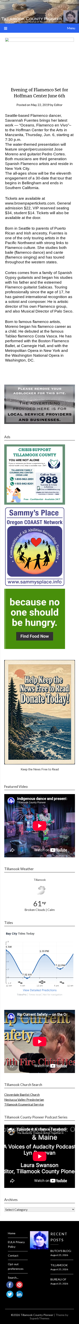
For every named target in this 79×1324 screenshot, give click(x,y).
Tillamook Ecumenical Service (24, 1104)
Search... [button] (13, 1277)
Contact (13, 1255)
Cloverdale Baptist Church (22, 1094)
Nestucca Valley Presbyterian (24, 1099)
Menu (71, 28)
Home (11, 1233)
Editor (58, 105)
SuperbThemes (39, 1318)
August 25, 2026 (59, 1255)
